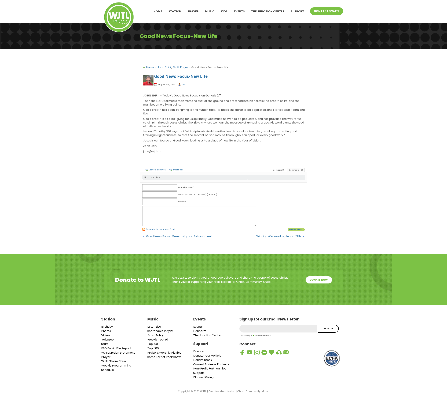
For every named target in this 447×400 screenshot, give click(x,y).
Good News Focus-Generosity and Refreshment (179, 236)
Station (174, 11)
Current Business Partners (211, 364)
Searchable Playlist (160, 331)
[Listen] (279, 352)
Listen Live (154, 327)
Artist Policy (155, 335)
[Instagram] (257, 352)
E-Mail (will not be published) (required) (197, 194)
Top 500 (153, 348)
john (184, 84)
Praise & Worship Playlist (164, 353)
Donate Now (319, 280)
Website (182, 201)
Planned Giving (203, 377)
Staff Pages (180, 67)
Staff (104, 344)
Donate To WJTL (326, 11)
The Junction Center (267, 11)
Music (210, 11)
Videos (105, 335)
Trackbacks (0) (278, 170)
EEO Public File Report (116, 348)
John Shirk (164, 67)
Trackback (178, 169)
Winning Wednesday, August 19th (278, 236)
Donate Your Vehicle (207, 356)
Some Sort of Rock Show (164, 357)
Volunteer (108, 340)
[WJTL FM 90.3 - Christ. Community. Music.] (119, 17)
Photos (106, 331)
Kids (224, 11)
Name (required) (186, 187)
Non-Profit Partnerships (209, 369)
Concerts (199, 331)
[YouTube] (249, 352)
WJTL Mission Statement (118, 353)
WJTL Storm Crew (113, 361)
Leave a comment (157, 169)
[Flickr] (264, 352)
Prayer (193, 11)
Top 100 (152, 344)
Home (157, 11)
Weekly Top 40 (157, 340)
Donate (198, 351)
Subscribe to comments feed (160, 229)
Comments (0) (296, 170)
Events (239, 11)
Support (297, 11)
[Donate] (271, 352)
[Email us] (286, 352)
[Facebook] (242, 352)
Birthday (107, 327)
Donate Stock (202, 360)
